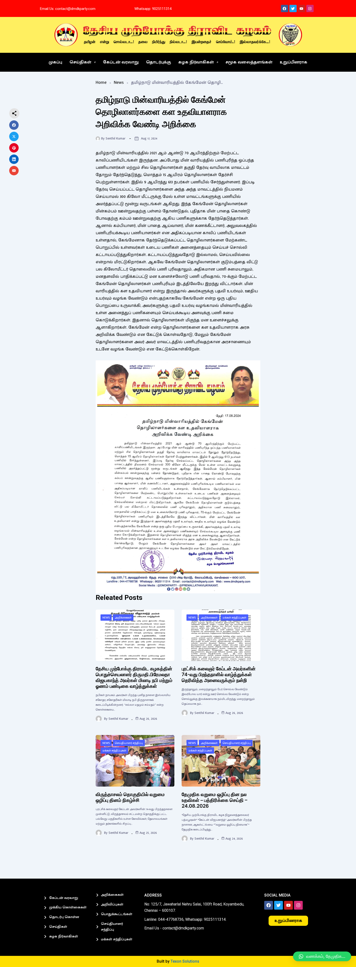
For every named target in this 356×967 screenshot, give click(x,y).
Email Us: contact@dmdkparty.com (67, 9)
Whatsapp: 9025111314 (152, 9)
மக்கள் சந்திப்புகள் (234, 617)
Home (101, 82)
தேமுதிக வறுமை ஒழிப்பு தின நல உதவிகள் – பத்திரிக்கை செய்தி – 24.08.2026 (214, 800)
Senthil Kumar (115, 138)
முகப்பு (55, 62)
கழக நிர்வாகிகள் (196, 62)
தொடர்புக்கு (158, 62)
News (119, 82)
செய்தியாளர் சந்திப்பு (129, 743)
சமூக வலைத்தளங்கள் (248, 62)
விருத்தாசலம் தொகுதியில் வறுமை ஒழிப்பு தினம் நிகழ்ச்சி (130, 797)
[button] (322, 956)
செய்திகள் (80, 62)
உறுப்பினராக (293, 62)
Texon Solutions (184, 961)
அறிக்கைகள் (123, 617)
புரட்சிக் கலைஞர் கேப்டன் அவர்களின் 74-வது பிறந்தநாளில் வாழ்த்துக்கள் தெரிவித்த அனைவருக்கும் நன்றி (218, 674)
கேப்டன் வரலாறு (121, 62)
